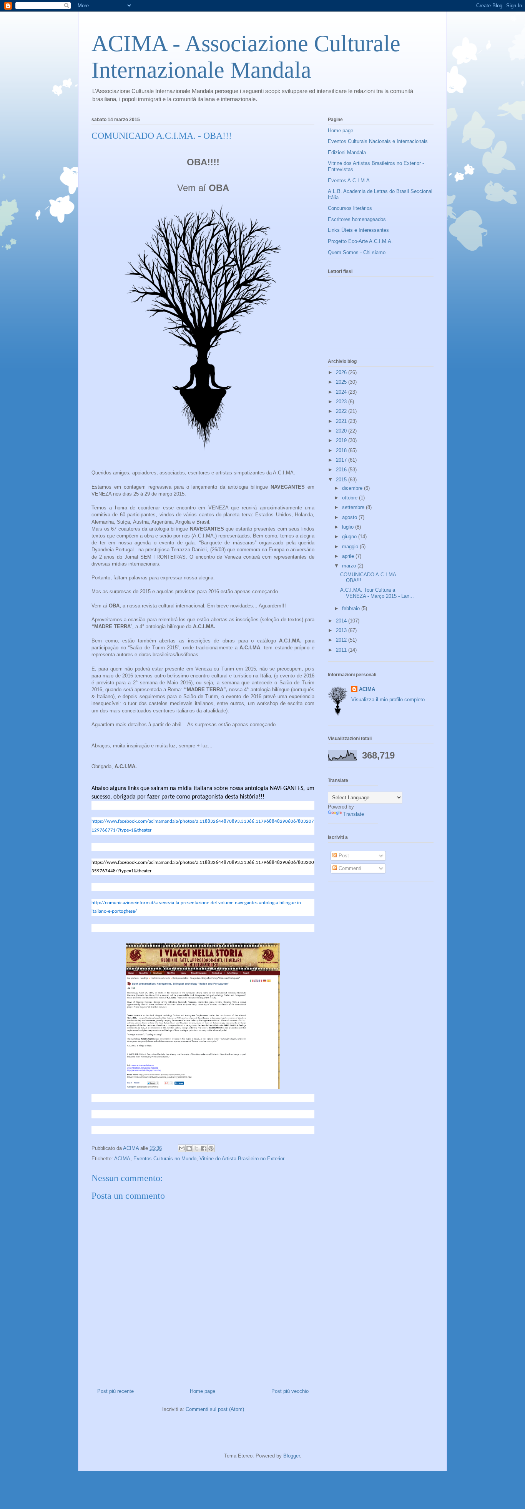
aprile (349, 556)
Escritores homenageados (357, 219)
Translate (353, 814)
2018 (342, 450)
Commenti (349, 868)
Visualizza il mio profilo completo (388, 699)
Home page (202, 1391)
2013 (342, 630)
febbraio (351, 608)
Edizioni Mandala (347, 152)
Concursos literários (350, 208)
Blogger (291, 1456)
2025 (342, 382)
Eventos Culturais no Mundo (164, 1158)
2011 (342, 650)
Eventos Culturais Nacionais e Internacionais (378, 141)
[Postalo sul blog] (189, 1148)
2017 (342, 460)
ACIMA (122, 1158)
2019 (342, 440)
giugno (350, 536)
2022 (342, 411)
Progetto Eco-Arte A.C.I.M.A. (360, 241)
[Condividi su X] (196, 1148)
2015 (342, 479)
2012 (342, 640)
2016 (342, 469)
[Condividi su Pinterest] (211, 1148)
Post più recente (115, 1391)
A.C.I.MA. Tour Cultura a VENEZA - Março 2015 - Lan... (377, 593)
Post (343, 855)
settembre (354, 507)
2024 (342, 392)
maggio (351, 546)
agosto (350, 517)
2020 (342, 431)
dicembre (353, 488)
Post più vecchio (290, 1391)
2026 (342, 372)
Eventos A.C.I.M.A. (349, 180)
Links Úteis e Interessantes (358, 230)
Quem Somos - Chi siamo (356, 252)
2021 (342, 421)
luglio (348, 527)
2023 (342, 401)
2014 (342, 621)
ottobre (350, 498)
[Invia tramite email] (182, 1148)
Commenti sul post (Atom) (215, 1409)
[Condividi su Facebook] (204, 1148)
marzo (349, 566)
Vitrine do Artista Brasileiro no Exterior (241, 1158)
